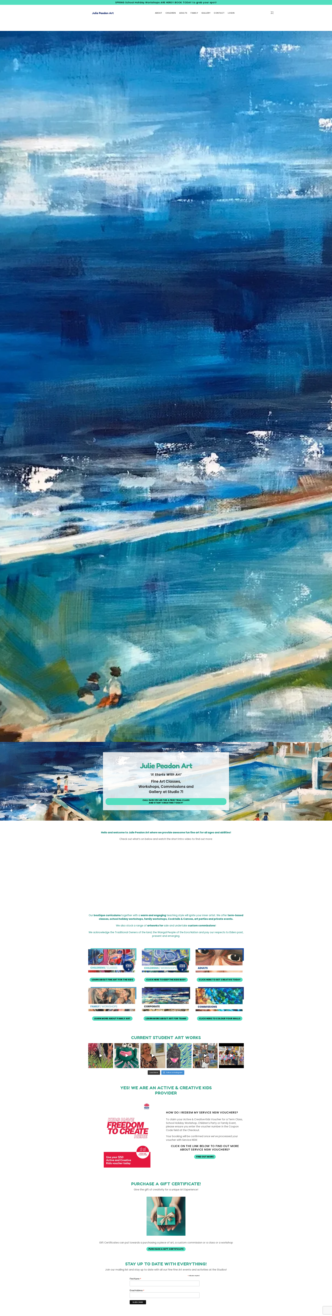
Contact (219, 13)
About (158, 13)
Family (194, 13)
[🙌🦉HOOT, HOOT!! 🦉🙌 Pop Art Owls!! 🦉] (231, 1055)
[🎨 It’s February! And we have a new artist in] (100, 1055)
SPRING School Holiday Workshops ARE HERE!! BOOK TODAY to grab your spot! (166, 2)
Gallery (205, 13)
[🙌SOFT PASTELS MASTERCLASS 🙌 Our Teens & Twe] (205, 1055)
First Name (135, 1278)
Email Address (137, 1290)
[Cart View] (272, 13)
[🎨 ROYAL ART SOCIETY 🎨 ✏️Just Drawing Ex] (152, 1055)
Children (170, 13)
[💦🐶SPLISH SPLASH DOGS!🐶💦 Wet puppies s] (179, 1055)
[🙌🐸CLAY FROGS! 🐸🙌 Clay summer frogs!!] (126, 1055)
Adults (183, 13)
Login (231, 13)
